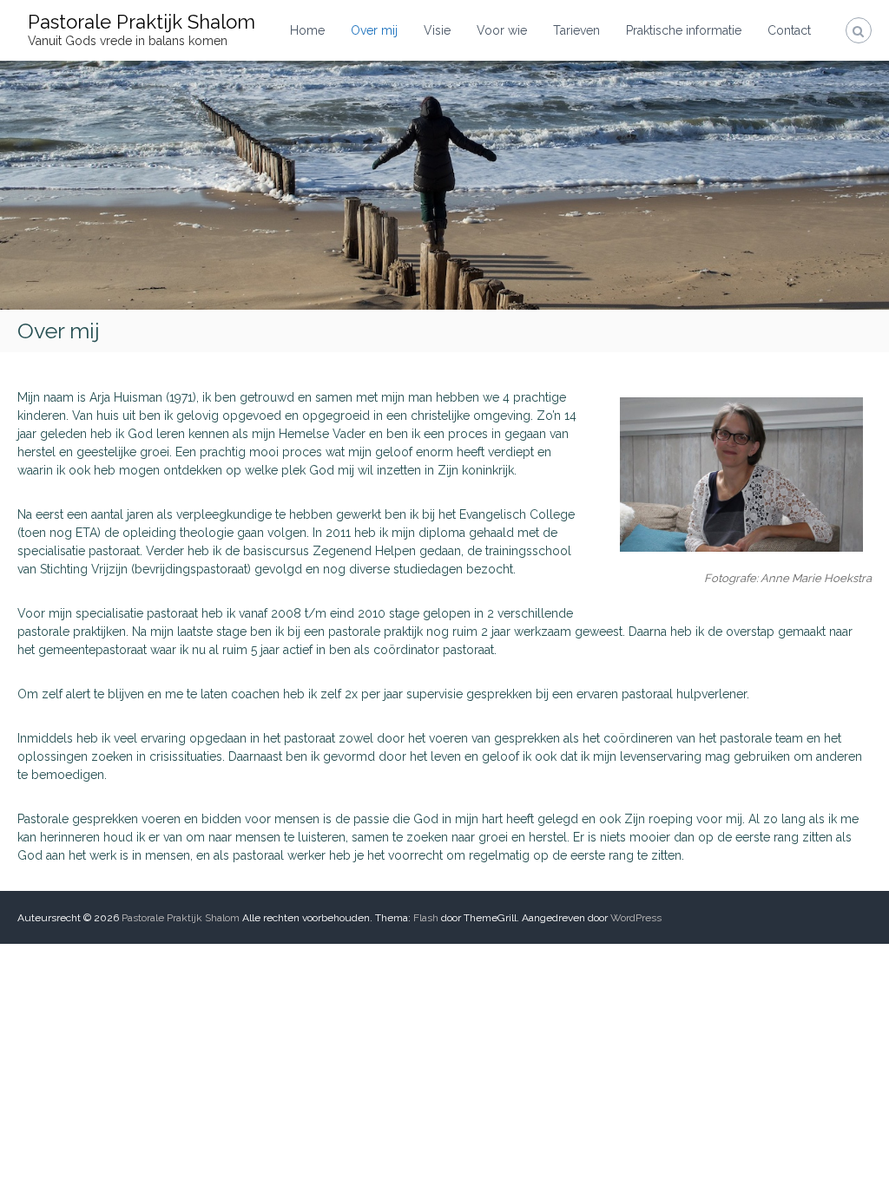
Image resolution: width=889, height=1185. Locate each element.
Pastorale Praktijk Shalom (141, 21)
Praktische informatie (683, 30)
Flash (425, 918)
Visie (437, 30)
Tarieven (576, 30)
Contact (789, 30)
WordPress (636, 918)
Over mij (374, 30)
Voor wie (502, 30)
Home (307, 30)
